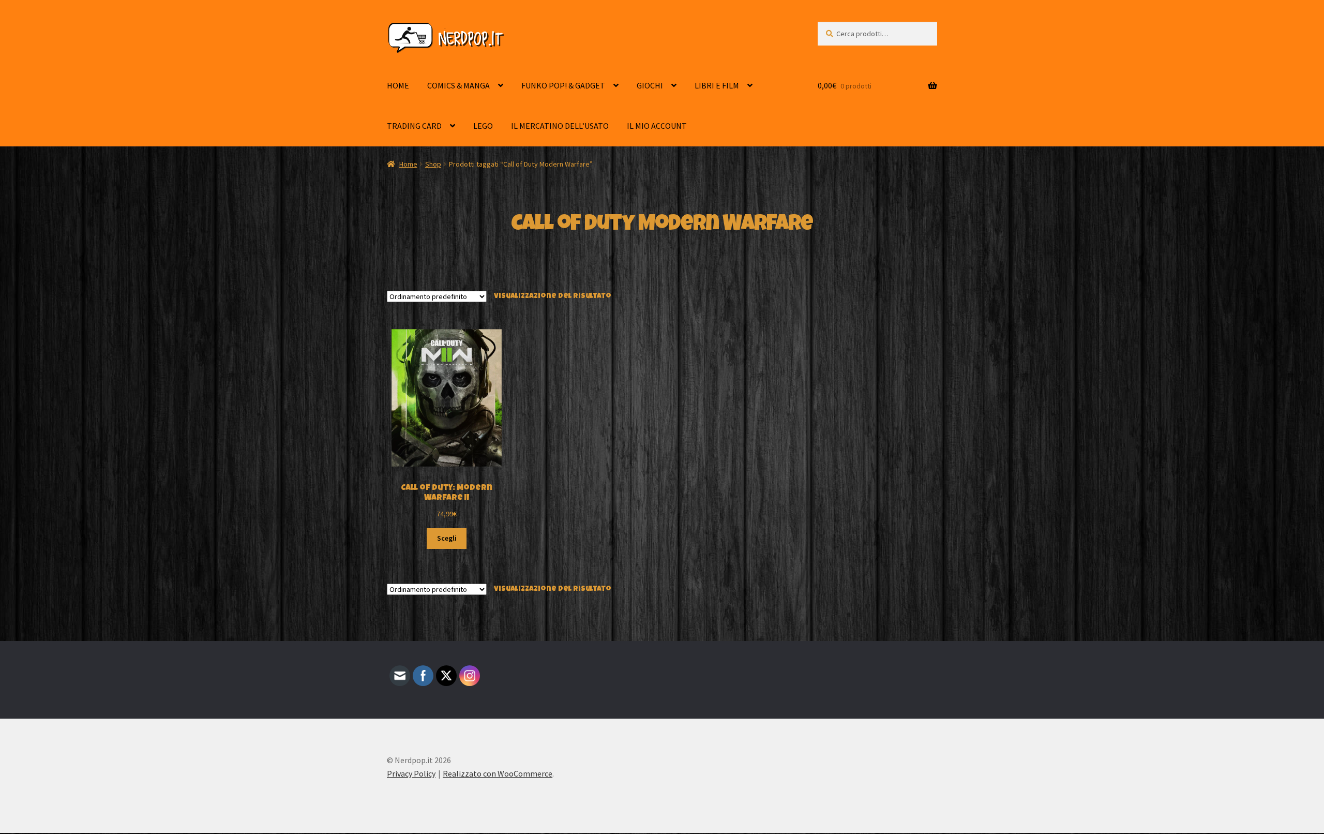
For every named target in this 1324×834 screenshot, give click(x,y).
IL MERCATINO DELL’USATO (560, 126)
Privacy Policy (411, 773)
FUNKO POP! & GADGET (563, 85)
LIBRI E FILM (717, 85)
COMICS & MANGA (458, 85)
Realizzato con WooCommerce (497, 773)
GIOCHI (650, 85)
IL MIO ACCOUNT (657, 126)
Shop (433, 164)
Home (408, 164)
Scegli (447, 538)
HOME (398, 85)
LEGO (483, 126)
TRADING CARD (414, 126)
